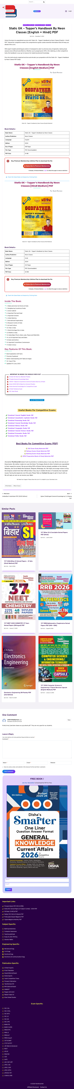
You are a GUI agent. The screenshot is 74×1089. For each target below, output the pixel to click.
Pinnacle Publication (10, 981)
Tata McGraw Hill (9, 984)
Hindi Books (8, 486)
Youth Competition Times (11, 978)
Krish (32, 36)
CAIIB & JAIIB (8, 1075)
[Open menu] (66, 11)
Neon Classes (17, 486)
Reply (69, 720)
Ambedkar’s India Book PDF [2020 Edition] (14, 495)
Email (29, 763)
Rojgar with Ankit (9, 992)
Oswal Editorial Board (10, 973)
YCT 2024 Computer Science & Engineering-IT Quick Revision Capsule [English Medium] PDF (54, 688)
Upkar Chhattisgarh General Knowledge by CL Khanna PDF (56, 496)
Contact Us (43, 1087)
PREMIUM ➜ (37, 11)
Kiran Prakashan (9, 970)
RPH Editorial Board (10, 987)
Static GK (48, 25)
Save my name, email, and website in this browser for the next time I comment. (24, 767)
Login (45, 170)
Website (53, 763)
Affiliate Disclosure (33, 1087)
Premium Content (40, 25)
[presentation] (19, 535)
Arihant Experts (8, 968)
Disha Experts (8, 976)
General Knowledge (28, 25)
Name (5, 763)
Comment (5, 739)
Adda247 (7, 989)
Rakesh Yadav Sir (9, 995)
